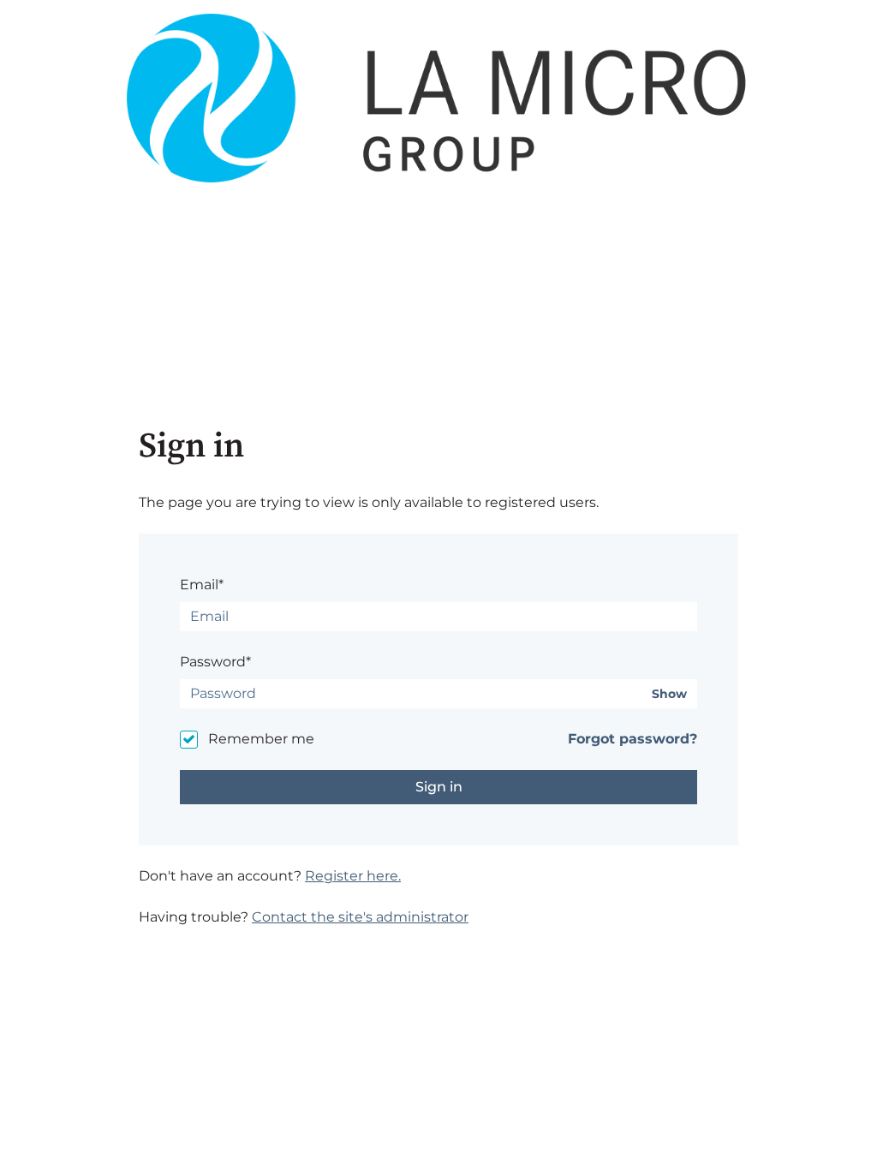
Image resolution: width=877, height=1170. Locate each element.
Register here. (353, 876)
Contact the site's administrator (360, 917)
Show (669, 694)
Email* (202, 584)
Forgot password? (632, 739)
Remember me (261, 739)
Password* (215, 662)
